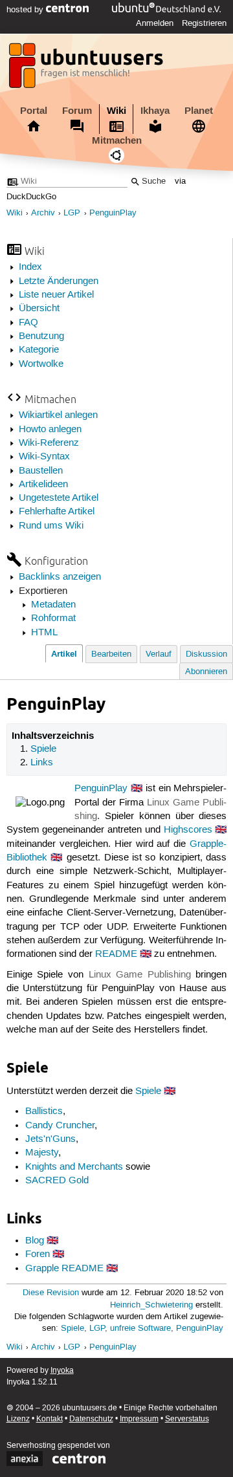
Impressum (139, 1419)
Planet (198, 110)
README (116, 954)
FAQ (28, 323)
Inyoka (62, 1370)
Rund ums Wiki (51, 526)
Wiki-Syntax (44, 457)
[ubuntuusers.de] (87, 69)
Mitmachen (117, 140)
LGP (71, 213)
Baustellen (41, 471)
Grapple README (64, 1269)
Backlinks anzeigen (60, 577)
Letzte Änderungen (58, 281)
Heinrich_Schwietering (151, 1305)
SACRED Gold (57, 1181)
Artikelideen (43, 484)
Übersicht (39, 308)
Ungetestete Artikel (58, 498)
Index (30, 267)
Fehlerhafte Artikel (56, 512)
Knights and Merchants (74, 1167)
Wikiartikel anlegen (58, 415)
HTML (44, 633)
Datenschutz (91, 1419)
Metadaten (53, 605)
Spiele (43, 749)
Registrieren (204, 23)
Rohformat (53, 618)
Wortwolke (41, 364)
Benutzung (41, 336)
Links (41, 763)
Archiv (43, 213)
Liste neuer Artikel (56, 295)
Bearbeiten (111, 654)
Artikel (64, 653)
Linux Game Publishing (140, 975)
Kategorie (39, 350)
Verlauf (159, 654)
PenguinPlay (113, 213)
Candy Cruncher (59, 1126)
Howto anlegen (50, 429)
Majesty (41, 1153)
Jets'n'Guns (50, 1139)
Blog (34, 1241)
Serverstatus (187, 1419)
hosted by (26, 10)
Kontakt (49, 1419)
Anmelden (154, 23)
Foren (37, 1254)
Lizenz (18, 1419)
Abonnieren (206, 672)
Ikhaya (155, 110)
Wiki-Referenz (49, 443)
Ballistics (44, 1111)
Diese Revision (51, 1293)
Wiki (116, 110)
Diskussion (206, 654)
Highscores (188, 830)
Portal (33, 110)
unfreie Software (140, 1328)
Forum (77, 110)
